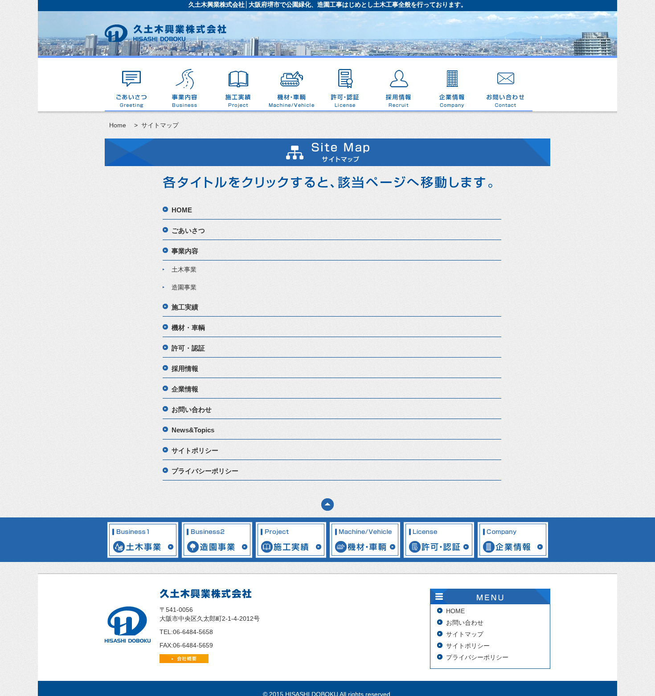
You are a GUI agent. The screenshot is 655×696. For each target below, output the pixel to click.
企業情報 (452, 84)
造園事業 (184, 287)
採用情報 (399, 84)
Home (117, 125)
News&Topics (193, 430)
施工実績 (238, 84)
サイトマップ (464, 634)
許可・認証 (345, 84)
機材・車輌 (292, 84)
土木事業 (184, 269)
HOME (182, 210)
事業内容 (185, 84)
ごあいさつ (131, 84)
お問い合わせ (505, 84)
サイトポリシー (195, 450)
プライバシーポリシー (205, 471)
